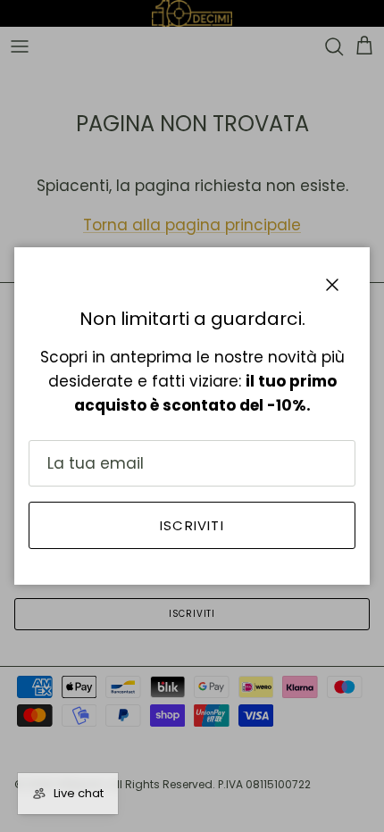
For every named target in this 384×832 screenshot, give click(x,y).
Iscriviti (192, 525)
